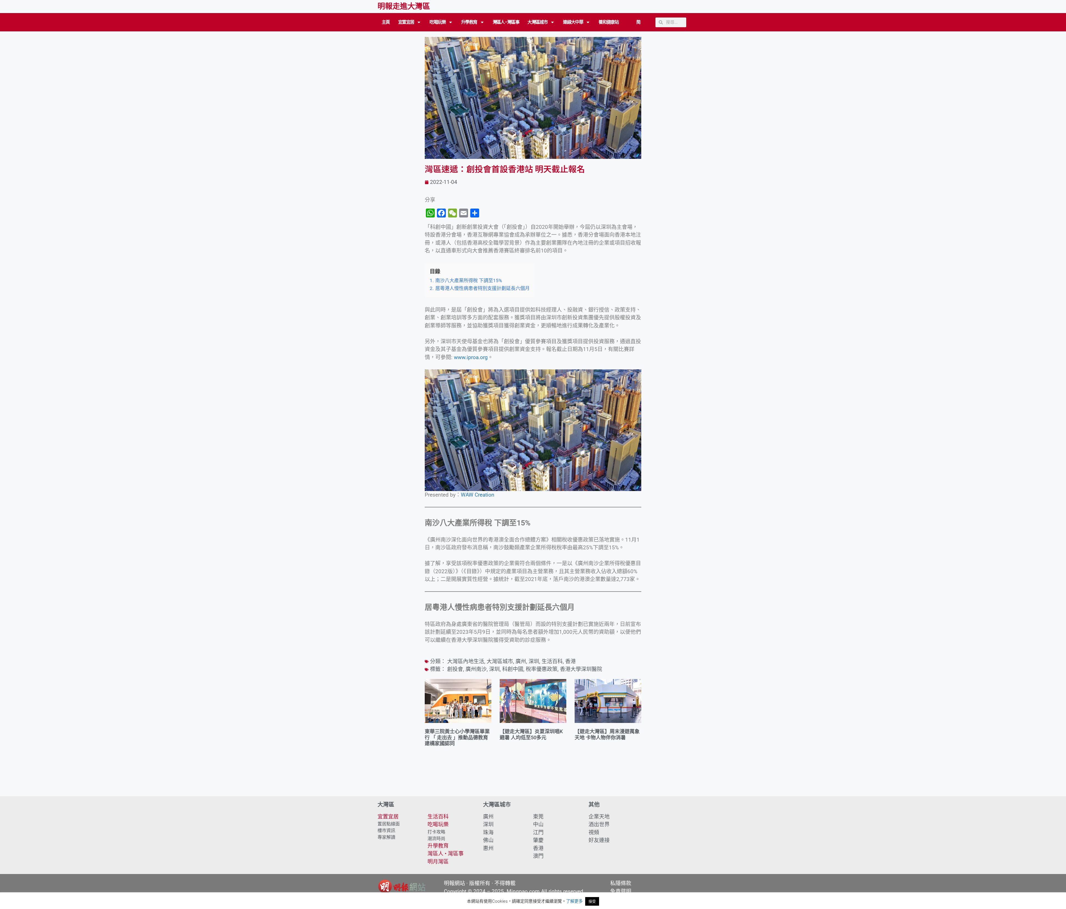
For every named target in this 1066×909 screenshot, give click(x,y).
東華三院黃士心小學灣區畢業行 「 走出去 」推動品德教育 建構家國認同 (457, 737)
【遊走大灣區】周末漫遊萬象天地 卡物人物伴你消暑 (607, 734)
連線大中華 (573, 22)
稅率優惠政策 (541, 669)
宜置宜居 (406, 22)
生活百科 (552, 661)
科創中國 (512, 669)
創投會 (455, 669)
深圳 (534, 661)
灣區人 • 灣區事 (506, 22)
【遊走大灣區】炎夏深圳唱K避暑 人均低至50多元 (531, 734)
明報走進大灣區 (404, 6)
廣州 (521, 661)
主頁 (386, 22)
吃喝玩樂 (437, 22)
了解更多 (574, 901)
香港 (570, 661)
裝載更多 (533, 780)
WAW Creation (477, 495)
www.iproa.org (471, 357)
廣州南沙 (476, 669)
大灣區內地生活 (465, 661)
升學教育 (469, 22)
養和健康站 (609, 22)
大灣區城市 (537, 22)
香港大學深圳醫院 (581, 669)
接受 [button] (592, 901)
